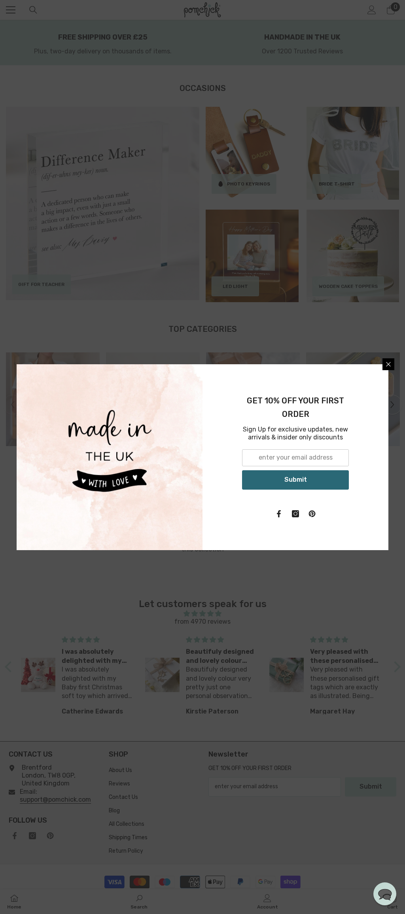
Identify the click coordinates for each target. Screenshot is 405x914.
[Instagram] (295, 513)
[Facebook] (279, 513)
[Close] (388, 364)
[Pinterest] (312, 513)
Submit (295, 479)
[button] (384, 893)
